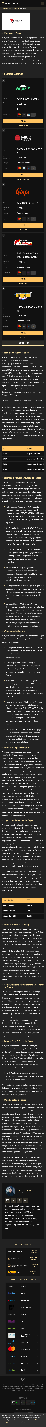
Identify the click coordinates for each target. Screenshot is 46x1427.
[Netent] (23, 1402)
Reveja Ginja (23, 230)
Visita (23, 121)
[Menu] (42, 3)
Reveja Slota (23, 283)
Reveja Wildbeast (23, 125)
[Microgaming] (18, 1402)
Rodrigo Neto (24, 1190)
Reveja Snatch (23, 337)
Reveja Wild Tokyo (23, 179)
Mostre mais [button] (23, 343)
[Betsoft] (13, 1402)
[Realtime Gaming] (28, 1402)
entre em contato (21, 1388)
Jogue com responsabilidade (25, 1390)
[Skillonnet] (32, 1402)
